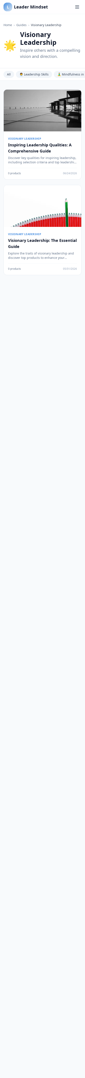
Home (7, 25)
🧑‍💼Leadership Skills (34, 74)
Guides (21, 25)
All (9, 74)
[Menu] (77, 7)
